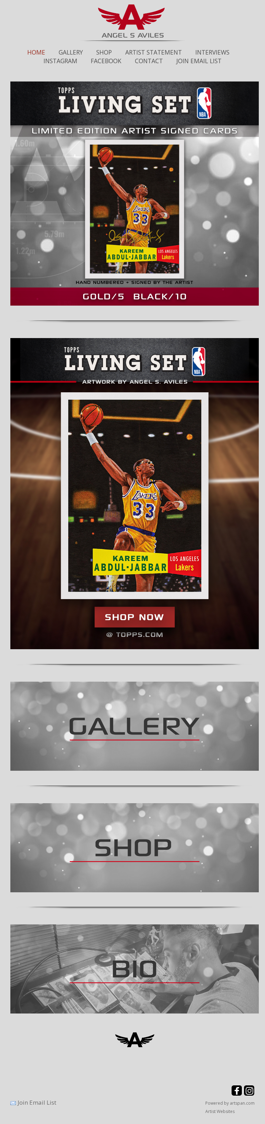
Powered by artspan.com (230, 1103)
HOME (36, 52)
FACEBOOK (106, 61)
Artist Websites (220, 1111)
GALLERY (71, 52)
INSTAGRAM (60, 61)
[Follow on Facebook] (237, 1094)
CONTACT (149, 61)
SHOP (104, 52)
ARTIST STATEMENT (153, 52)
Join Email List (37, 1102)
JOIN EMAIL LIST (199, 61)
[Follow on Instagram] (249, 1094)
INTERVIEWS (212, 52)
